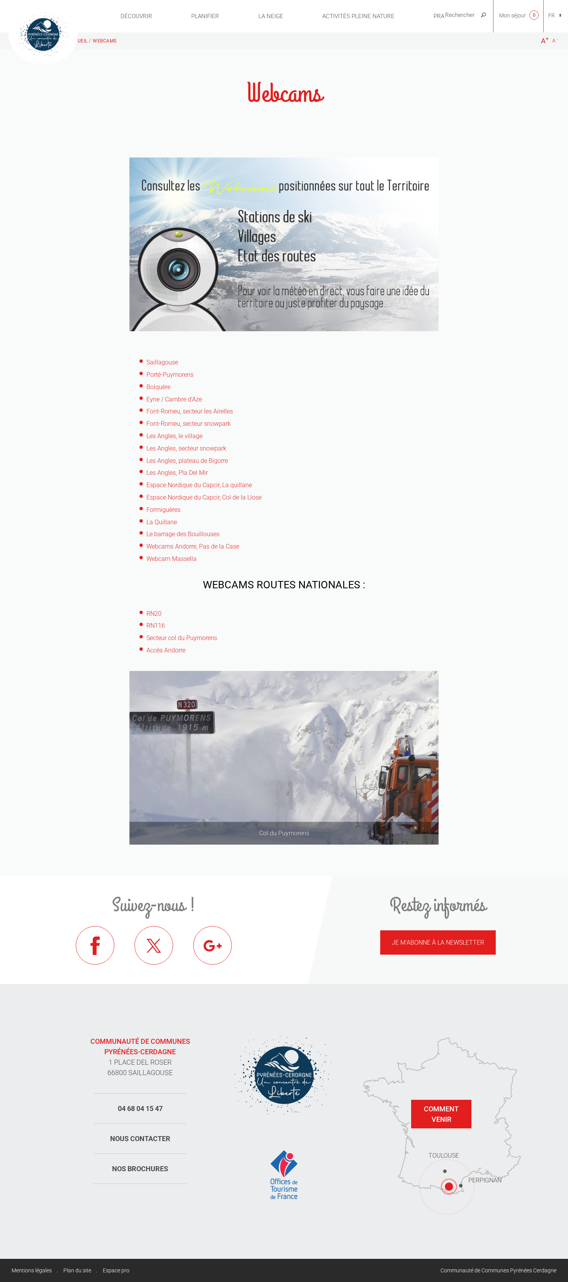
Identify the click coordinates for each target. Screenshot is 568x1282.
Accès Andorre (165, 650)
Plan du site (77, 1270)
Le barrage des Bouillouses (182, 534)
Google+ (212, 945)
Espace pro (116, 1270)
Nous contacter (140, 1139)
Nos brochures (140, 1169)
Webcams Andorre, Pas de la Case (192, 546)
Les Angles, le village (174, 436)
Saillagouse (162, 362)
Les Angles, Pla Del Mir (177, 472)
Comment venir (441, 1114)
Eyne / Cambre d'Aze (174, 399)
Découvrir (136, 16)
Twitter (153, 945)
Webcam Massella (171, 558)
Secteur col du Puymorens (181, 638)
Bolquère (158, 387)
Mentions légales (32, 1270)
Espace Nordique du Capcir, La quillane (199, 485)
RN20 (154, 613)
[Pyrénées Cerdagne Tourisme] (43, 33)
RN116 (155, 625)
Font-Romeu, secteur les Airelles (189, 411)
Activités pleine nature (358, 16)
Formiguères (163, 509)
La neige (270, 16)
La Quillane (161, 522)
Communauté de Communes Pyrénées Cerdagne (498, 1270)
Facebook (95, 945)
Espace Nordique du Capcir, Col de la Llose (204, 497)
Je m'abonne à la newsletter (438, 942)
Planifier (205, 16)
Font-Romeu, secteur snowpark (188, 423)
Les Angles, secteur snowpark (186, 448)
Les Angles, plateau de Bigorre (187, 460)
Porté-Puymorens (170, 374)
